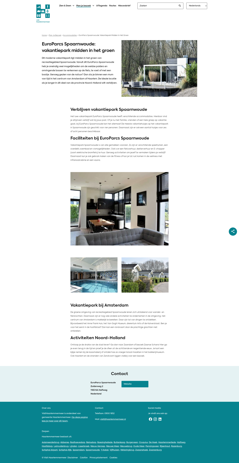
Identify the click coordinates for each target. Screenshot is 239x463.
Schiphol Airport (50, 450)
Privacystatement (99, 458)
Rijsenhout (165, 446)
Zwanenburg (155, 450)
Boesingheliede (105, 442)
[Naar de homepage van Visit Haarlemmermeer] (43, 13)
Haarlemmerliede (167, 442)
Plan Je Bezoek (55, 35)
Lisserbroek (83, 446)
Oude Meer (138, 446)
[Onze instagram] (155, 419)
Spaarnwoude (93, 450)
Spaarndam (79, 450)
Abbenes (64, 442)
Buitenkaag (119, 442)
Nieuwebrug (126, 446)
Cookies (113, 458)
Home (44, 35)
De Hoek (153, 442)
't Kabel (105, 450)
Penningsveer (152, 446)
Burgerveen (132, 442)
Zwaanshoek (141, 450)
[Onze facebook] (150, 419)
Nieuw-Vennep (97, 446)
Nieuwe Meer (112, 446)
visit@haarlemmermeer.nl (113, 419)
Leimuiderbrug (61, 446)
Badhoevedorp (77, 442)
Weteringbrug (127, 450)
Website (128, 384)
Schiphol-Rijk (65, 450)
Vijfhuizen (114, 450)
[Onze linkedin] (160, 419)
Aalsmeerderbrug (50, 442)
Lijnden (73, 446)
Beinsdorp (91, 442)
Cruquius (143, 442)
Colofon (84, 458)
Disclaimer (72, 458)
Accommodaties (70, 35)
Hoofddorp (47, 446)
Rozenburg (176, 446)
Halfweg (181, 442)
